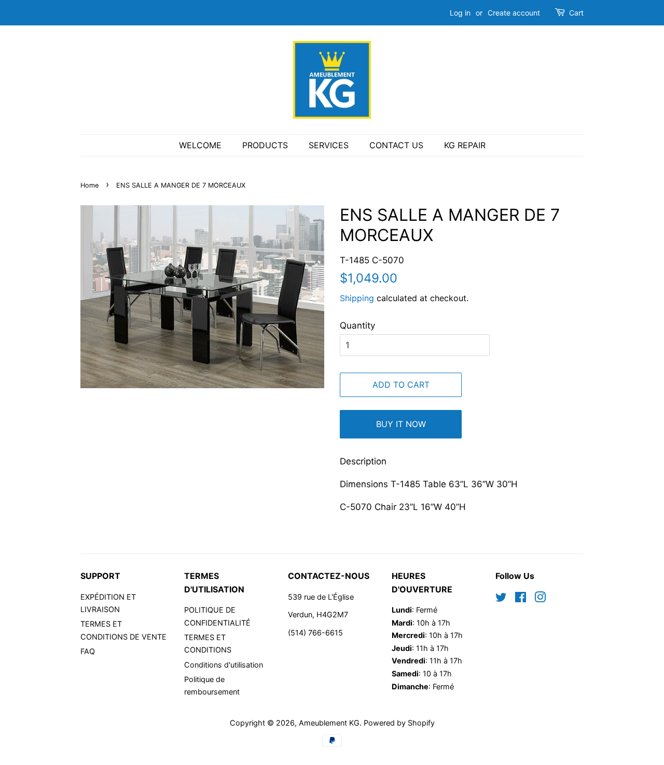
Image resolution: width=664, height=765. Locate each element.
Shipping (357, 298)
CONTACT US (396, 145)
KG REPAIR (465, 145)
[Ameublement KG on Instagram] (540, 598)
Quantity (357, 325)
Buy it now (401, 424)
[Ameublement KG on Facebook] (521, 598)
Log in (460, 12)
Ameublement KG (329, 722)
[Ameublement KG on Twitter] (501, 598)
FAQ (87, 651)
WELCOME (200, 145)
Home (89, 185)
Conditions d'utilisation (223, 664)
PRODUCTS (265, 145)
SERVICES (329, 145)
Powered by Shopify (399, 722)
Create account (514, 12)
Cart (576, 12)
